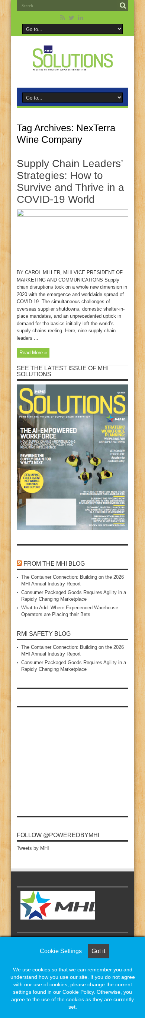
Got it (98, 951)
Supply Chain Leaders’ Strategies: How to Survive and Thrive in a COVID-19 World (70, 181)
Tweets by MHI (33, 848)
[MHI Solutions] (72, 66)
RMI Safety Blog (44, 634)
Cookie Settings (61, 951)
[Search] (122, 5)
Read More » (33, 352)
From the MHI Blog (54, 563)
